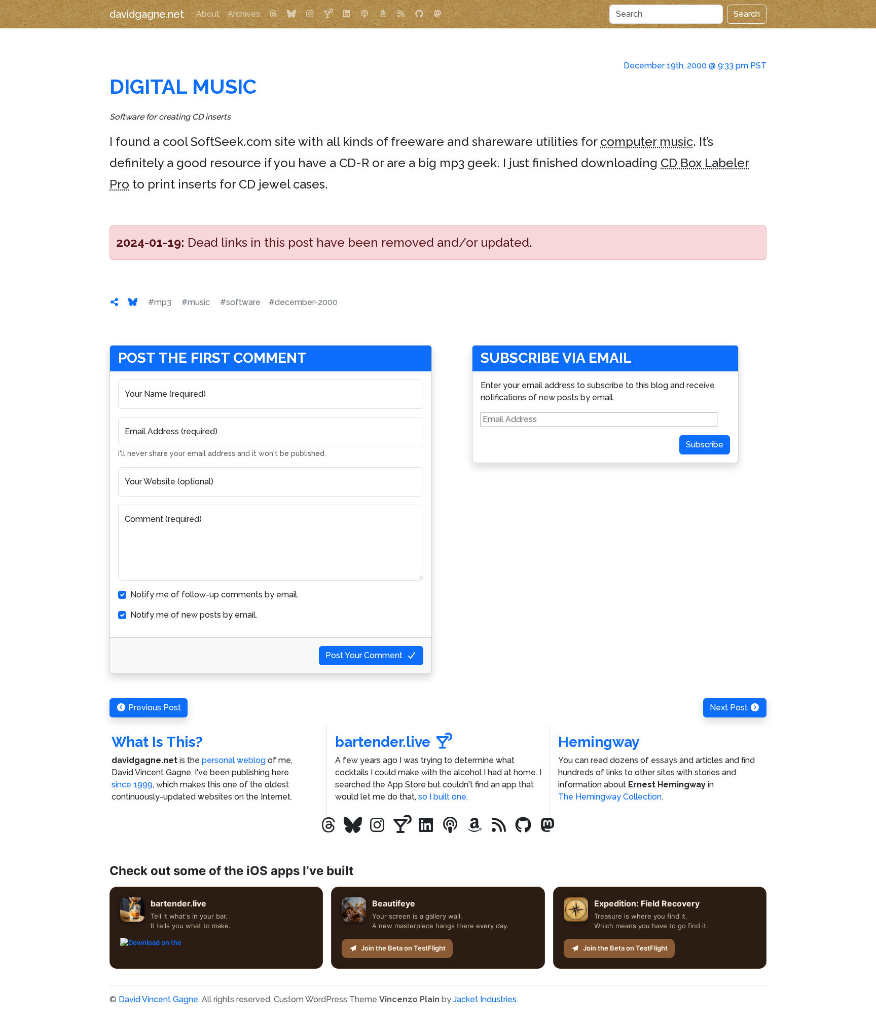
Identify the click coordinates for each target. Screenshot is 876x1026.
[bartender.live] (328, 14)
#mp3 (159, 302)
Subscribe (704, 444)
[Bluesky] (291, 14)
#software (240, 302)
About (208, 14)
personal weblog (234, 760)
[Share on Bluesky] (133, 302)
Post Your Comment (364, 655)
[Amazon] (383, 14)
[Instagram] (310, 14)
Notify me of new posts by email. (193, 615)
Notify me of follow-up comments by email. (214, 594)
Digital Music (183, 86)
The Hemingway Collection (610, 797)
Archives (244, 14)
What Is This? (157, 742)
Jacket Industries (485, 999)
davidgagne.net (147, 14)
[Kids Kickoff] (364, 14)
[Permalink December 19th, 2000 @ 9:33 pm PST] (115, 302)
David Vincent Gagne (158, 999)
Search (747, 14)
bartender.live (382, 742)
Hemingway (598, 742)
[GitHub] (419, 14)
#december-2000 (303, 302)
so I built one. (443, 797)
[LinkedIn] (346, 14)
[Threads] (273, 14)
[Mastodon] (437, 14)
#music (195, 302)
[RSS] (401, 14)
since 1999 (132, 784)
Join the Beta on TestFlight (403, 948)
